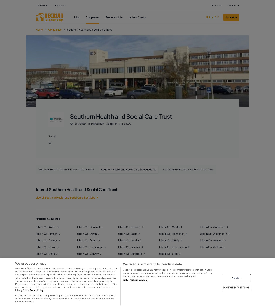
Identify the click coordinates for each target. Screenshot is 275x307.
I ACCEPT (236, 277)
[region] (137, 282)
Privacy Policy (36, 290)
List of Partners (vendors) (135, 280)
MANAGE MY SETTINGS (236, 287)
